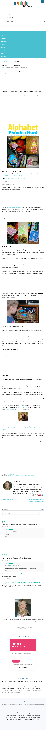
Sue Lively (4, 554)
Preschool (19, 475)
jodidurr (6, 529)
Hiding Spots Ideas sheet (13, 207)
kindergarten (9, 475)
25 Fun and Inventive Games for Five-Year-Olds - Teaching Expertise (17, 573)
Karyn (3, 521)
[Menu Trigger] (42, 1)
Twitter (32, 427)
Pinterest (36, 427)
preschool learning (24, 475)
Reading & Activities (13, 474)
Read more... (32, 493)
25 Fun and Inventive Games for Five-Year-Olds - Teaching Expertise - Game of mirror (21, 582)
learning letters (14, 475)
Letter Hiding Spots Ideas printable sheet (14, 178)
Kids (7, 61)
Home (3, 61)
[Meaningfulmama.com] (23, 7)
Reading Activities (30, 475)
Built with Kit (23, 667)
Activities (11, 61)
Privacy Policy (23, 722)
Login (42, 509)
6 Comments (4, 67)
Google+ (4, 429)
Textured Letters (10, 409)
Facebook (27, 427)
